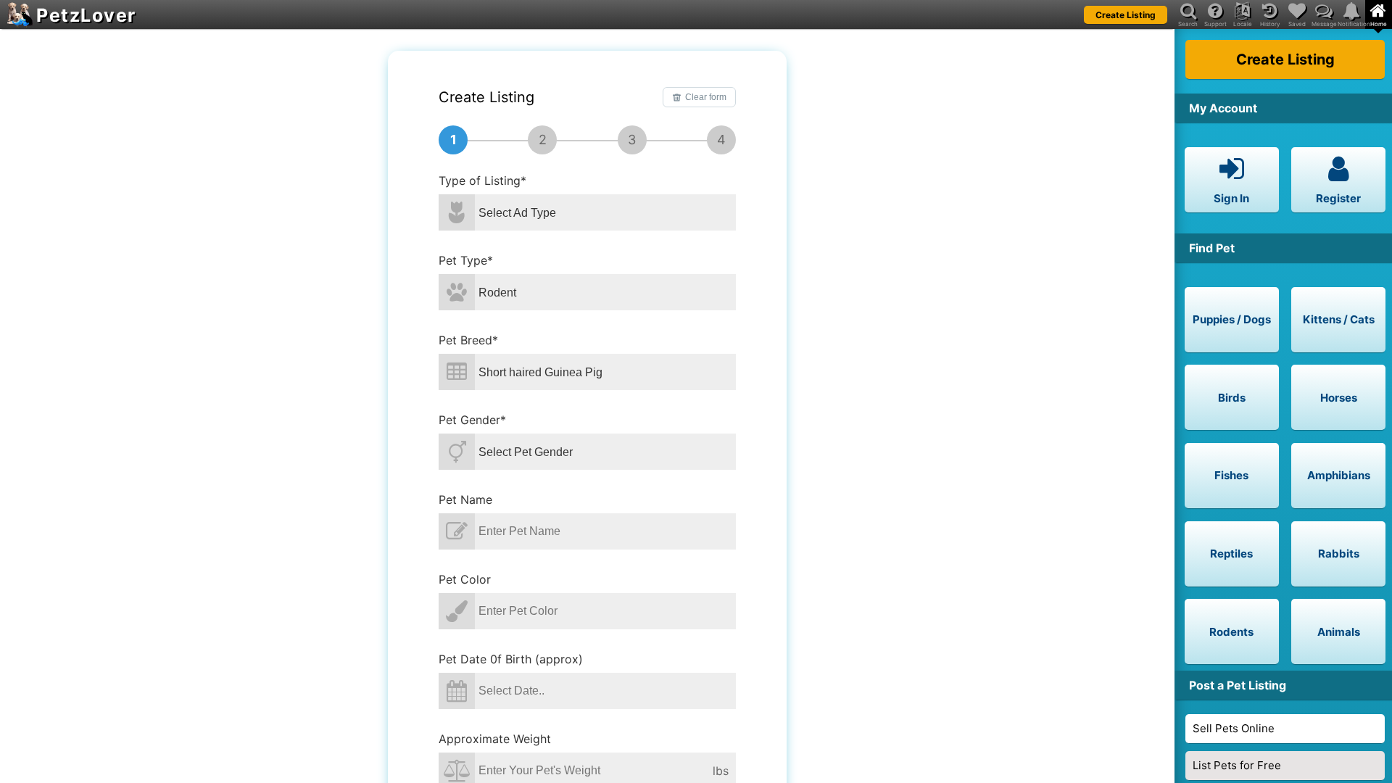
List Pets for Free (1237, 765)
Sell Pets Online (1234, 728)
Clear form (705, 97)
